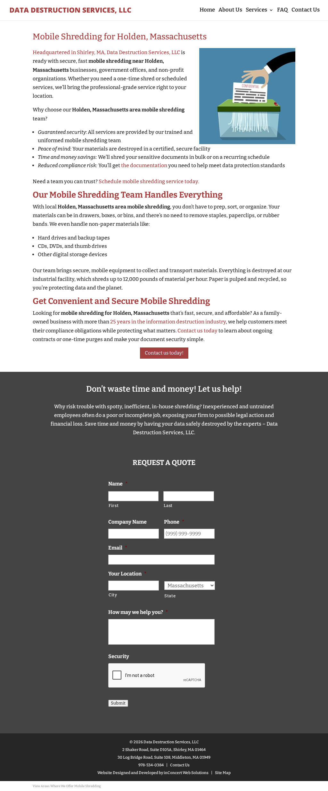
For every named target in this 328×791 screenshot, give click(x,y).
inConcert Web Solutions (186, 773)
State (170, 595)
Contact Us (305, 10)
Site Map (223, 773)
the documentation (144, 165)
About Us (230, 10)
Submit (118, 703)
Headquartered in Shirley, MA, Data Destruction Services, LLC (106, 52)
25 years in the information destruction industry (168, 322)
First (114, 505)
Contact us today (197, 331)
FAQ (282, 10)
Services (256, 10)
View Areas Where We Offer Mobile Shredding (67, 786)
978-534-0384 (151, 765)
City (113, 594)
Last (168, 505)
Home (207, 10)
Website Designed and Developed (127, 773)
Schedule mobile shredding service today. (149, 181)
